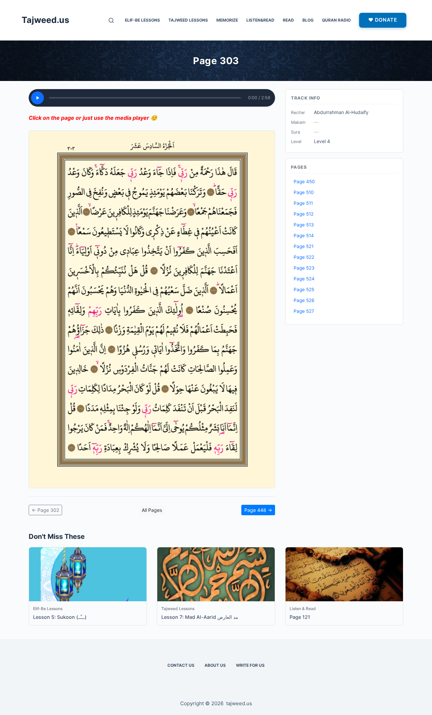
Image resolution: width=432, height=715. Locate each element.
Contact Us (180, 665)
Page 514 (304, 235)
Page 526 (304, 300)
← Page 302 (45, 510)
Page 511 (303, 203)
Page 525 (304, 289)
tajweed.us (239, 703)
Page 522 (304, 257)
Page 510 (304, 192)
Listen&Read (260, 20)
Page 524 (304, 278)
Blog (308, 20)
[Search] (111, 20)
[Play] (37, 97)
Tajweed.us (45, 20)
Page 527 (304, 311)
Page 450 (304, 181)
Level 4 (322, 141)
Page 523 (304, 268)
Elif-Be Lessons (142, 20)
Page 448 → (258, 510)
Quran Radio (336, 20)
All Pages (152, 510)
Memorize (227, 20)
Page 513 (304, 224)
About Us (215, 665)
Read (288, 20)
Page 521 (304, 246)
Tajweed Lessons (188, 20)
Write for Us (250, 665)
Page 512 (304, 214)
